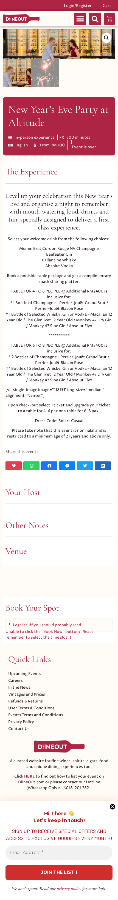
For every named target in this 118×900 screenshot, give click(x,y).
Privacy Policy (21, 721)
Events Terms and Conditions (35, 715)
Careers (15, 680)
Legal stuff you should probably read (47, 625)
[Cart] (109, 19)
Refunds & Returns (25, 701)
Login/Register (78, 5)
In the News (19, 687)
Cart (107, 5)
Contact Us (19, 728)
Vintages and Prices (26, 694)
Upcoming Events (24, 673)
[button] (80, 19)
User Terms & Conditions (31, 708)
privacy (69, 888)
